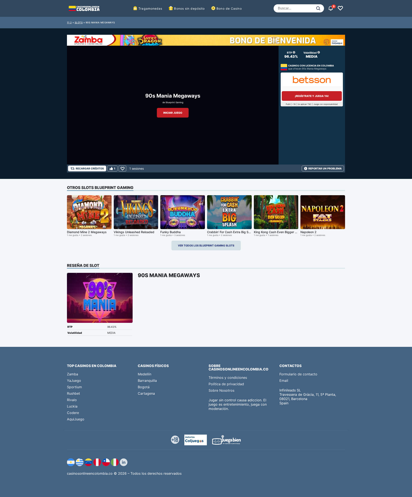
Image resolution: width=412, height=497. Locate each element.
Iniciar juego (172, 112)
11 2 (69, 22)
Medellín (144, 374)
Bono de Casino (229, 8)
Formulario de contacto (298, 374)
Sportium (74, 387)
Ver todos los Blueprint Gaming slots (206, 245)
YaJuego (74, 380)
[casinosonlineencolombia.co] (84, 8)
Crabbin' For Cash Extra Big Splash (231, 232)
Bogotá (144, 387)
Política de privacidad (226, 384)
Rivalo (72, 400)
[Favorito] (122, 168)
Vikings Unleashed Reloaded (134, 232)
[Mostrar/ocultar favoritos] (340, 8)
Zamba (72, 374)
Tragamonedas (150, 8)
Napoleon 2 (308, 232)
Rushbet (73, 393)
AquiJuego (75, 419)
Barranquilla (147, 380)
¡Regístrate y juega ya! (312, 96)
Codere (73, 413)
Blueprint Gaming (174, 102)
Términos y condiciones (228, 377)
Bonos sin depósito (189, 8)
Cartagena (146, 393)
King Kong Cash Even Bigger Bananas (280, 232)
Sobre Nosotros (221, 390)
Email (283, 380)
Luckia (72, 406)
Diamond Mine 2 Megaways (87, 232)
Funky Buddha (170, 232)
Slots (79, 22)
